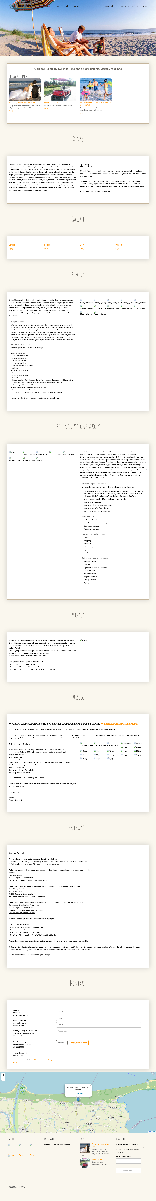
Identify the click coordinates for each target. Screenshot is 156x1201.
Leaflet (153, 1132)
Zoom (25, 89)
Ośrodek (12, 245)
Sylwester (50, 6)
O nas (59, 6)
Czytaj (11, 111)
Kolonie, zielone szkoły (91, 6)
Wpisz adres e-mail (123, 1157)
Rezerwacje (124, 6)
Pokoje (47, 245)
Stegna (76, 6)
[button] (78, 1099)
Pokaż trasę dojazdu (78, 1093)
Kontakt (135, 6)
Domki (82, 245)
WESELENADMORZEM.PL (119, 723)
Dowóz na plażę (51, 103)
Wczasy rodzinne (110, 6)
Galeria (68, 6)
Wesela (144, 6)
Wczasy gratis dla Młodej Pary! (22, 103)
